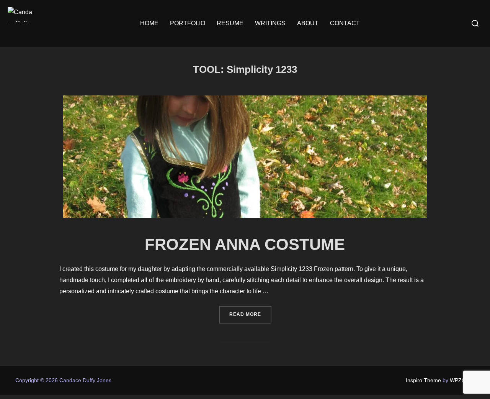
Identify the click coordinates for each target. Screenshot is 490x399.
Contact (345, 23)
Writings (270, 23)
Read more (250, 314)
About (307, 23)
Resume (230, 23)
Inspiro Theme (423, 380)
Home (149, 23)
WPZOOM (462, 380)
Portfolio (187, 23)
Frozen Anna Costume (245, 244)
